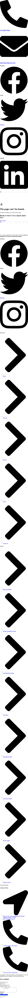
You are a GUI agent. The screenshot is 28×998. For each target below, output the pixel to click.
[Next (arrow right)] (2, 997)
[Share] (3, 996)
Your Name (3, 982)
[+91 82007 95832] (14, 27)
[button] (14, 204)
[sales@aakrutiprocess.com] (14, 60)
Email (1, 983)
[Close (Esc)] (4, 996)
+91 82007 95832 (5, 30)
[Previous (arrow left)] (0, 997)
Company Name (4, 986)
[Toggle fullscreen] (2, 996)
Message (2, 992)
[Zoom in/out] (0, 996)
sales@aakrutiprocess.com (7, 63)
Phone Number (3, 985)
